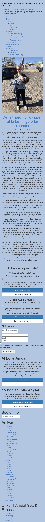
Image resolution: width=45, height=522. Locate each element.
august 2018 (10, 462)
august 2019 (10, 454)
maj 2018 (9, 468)
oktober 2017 (10, 481)
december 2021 (11, 441)
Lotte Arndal (29, 9)
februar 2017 (10, 498)
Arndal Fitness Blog (16, 55)
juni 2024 (9, 426)
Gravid (12, 21)
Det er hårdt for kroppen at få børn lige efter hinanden (22, 121)
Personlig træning (16, 40)
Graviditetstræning (16, 34)
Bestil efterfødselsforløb (22, 290)
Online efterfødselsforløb (22, 384)
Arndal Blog (9, 520)
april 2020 (9, 447)
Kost (11, 25)
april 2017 (9, 494)
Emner (8, 19)
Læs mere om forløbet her (22, 294)
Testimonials (14, 50)
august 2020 (10, 445)
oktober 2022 (10, 437)
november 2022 (11, 435)
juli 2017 (8, 487)
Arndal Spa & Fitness (13, 518)
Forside (8, 17)
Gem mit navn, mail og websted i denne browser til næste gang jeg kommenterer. (22, 346)
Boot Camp (13, 53)
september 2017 (11, 483)
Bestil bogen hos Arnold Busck (22, 317)
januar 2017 (10, 500)
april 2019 (9, 460)
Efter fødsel (13, 27)
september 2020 (11, 443)
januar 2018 (10, 477)
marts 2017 (9, 496)
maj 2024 (9, 428)
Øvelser (12, 29)
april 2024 (9, 430)
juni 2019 (9, 456)
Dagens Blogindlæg (12, 44)
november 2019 (11, 449)
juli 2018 (8, 464)
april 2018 (9, 470)
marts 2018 (9, 473)
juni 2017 (9, 489)
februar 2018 (10, 475)
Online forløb (14, 42)
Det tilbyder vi (22, 380)
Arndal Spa (9, 48)
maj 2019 (9, 458)
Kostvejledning (15, 38)
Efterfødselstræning (16, 36)
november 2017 (11, 479)
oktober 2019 (10, 452)
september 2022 (11, 439)
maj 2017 (9, 491)
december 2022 (11, 433)
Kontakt (8, 46)
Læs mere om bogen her (22, 321)
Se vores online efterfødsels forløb (13, 9)
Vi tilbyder (9, 31)
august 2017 (10, 485)
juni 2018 (9, 466)
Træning (12, 23)
